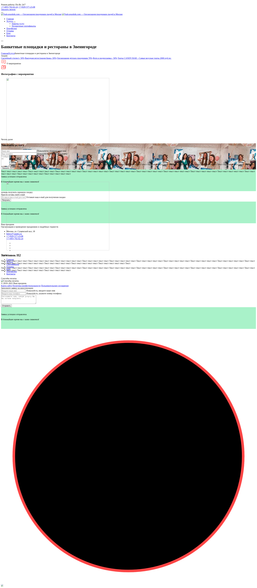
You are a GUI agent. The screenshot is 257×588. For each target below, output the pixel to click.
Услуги (9, 21)
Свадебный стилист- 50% (12, 58)
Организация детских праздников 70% (74, 58)
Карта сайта (6, 286)
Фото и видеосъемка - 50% (105, 58)
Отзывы (10, 31)
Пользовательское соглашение (55, 286)
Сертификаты (12, 264)
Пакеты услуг (18, 23)
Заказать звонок (8, 9)
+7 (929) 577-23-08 (26, 7)
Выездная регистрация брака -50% (40, 58)
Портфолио (11, 28)
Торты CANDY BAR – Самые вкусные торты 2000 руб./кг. (144, 58)
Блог (8, 33)
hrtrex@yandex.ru (14, 234)
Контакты (10, 36)
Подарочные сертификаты (24, 26)
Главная (10, 19)
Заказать (5, 168)
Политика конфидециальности (26, 286)
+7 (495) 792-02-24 (9, 7)
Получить (6, 200)
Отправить (6, 306)
